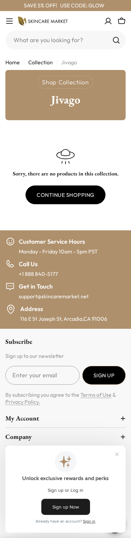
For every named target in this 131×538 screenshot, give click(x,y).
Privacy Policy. (22, 401)
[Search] (116, 40)
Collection (40, 62)
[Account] (108, 21)
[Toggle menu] (9, 21)
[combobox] (65, 40)
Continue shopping (65, 194)
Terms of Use (96, 394)
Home (12, 62)
